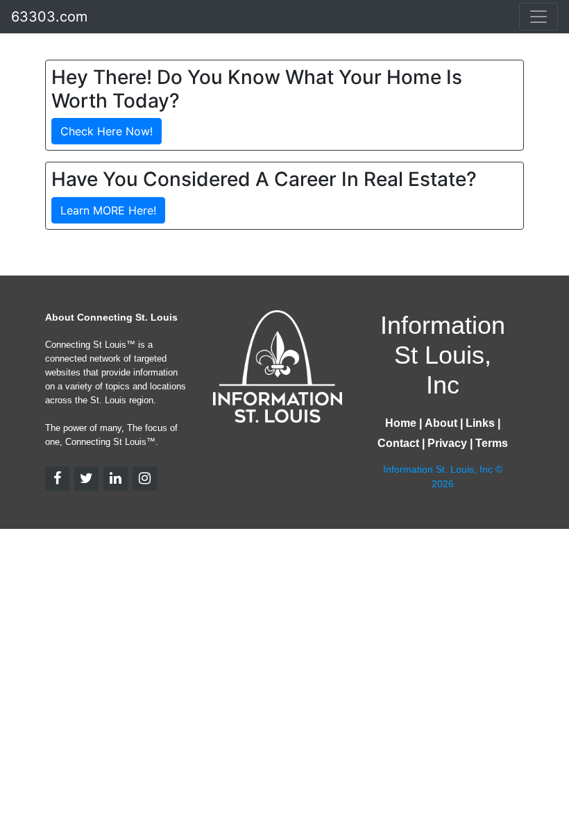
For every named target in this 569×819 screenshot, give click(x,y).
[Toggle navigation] (538, 17)
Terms (491, 443)
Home (400, 423)
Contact (398, 443)
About (441, 423)
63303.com (49, 16)
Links (480, 423)
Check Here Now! (106, 131)
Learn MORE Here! (108, 210)
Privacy (447, 443)
